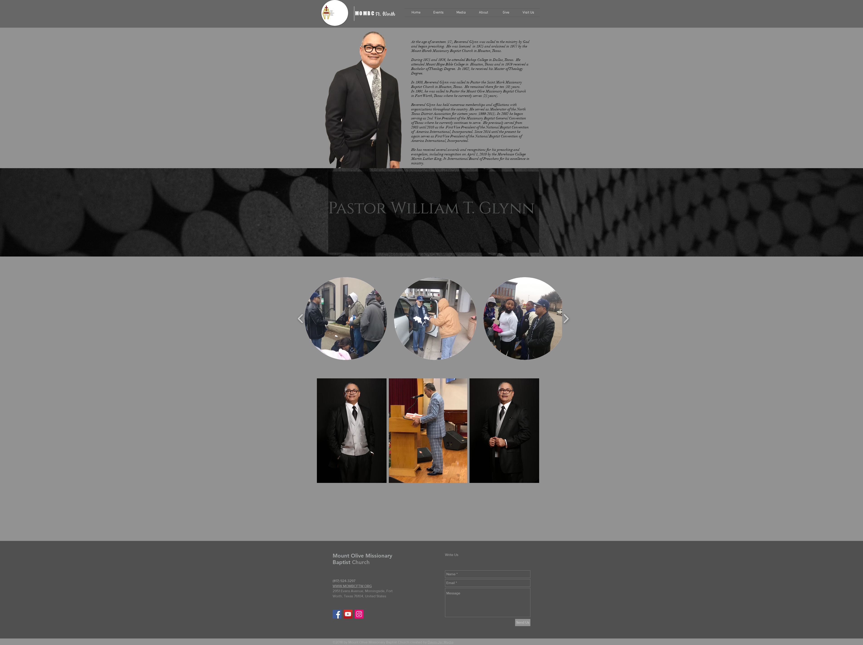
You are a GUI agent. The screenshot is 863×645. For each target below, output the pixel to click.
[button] (438, 13)
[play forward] (566, 319)
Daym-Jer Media (440, 642)
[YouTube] (348, 614)
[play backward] (301, 319)
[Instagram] (359, 614)
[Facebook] (337, 614)
